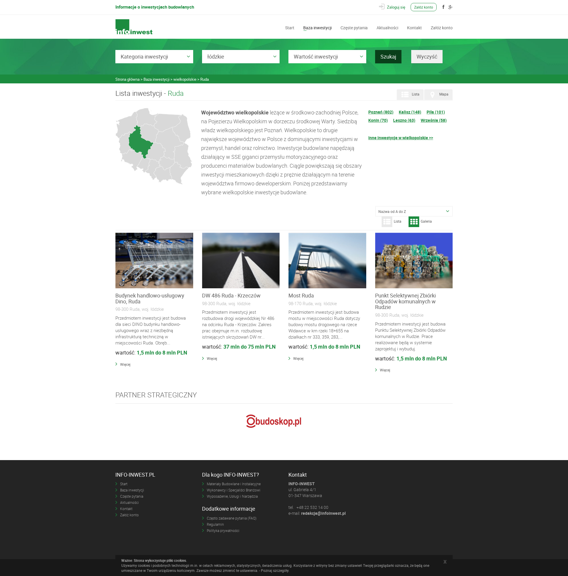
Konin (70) (378, 120)
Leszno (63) (404, 120)
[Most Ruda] (327, 261)
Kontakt (414, 27)
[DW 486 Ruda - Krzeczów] (241, 261)
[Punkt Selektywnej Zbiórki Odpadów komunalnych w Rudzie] (414, 261)
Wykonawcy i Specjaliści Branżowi (233, 490)
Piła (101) (436, 112)
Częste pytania (354, 27)
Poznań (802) (380, 112)
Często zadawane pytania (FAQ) (231, 518)
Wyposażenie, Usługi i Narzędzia (232, 496)
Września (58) (434, 120)
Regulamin (215, 524)
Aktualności (387, 27)
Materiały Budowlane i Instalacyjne (234, 483)
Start (289, 27)
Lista (415, 94)
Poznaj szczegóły (274, 570)
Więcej (125, 364)
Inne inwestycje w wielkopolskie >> (400, 137)
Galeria (426, 221)
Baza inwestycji (317, 27)
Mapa (443, 94)
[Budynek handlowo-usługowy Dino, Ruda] (154, 261)
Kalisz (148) (410, 112)
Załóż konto (423, 7)
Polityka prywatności (223, 530)
